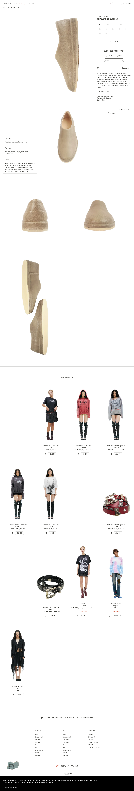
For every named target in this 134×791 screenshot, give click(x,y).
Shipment (91, 737)
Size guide (125, 68)
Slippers (112, 113)
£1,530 (52, 454)
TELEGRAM (68, 774)
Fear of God (102, 17)
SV (22, 3)
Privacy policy (93, 742)
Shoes (37, 745)
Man (120, 56)
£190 (118, 616)
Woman (110, 56)
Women (6, 3)
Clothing (38, 742)
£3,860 (117, 533)
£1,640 (19, 695)
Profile (74, 766)
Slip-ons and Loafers (13, 7)
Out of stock (114, 42)
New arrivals (39, 737)
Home (37, 753)
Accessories (39, 750)
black (99, 87)
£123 (85, 616)
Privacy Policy (48, 782)
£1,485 (85, 454)
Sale (36, 734)
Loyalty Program (93, 747)
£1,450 (117, 454)
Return (90, 739)
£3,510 (52, 616)
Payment (91, 734)
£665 (52, 533)
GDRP (90, 745)
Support (31, 3)
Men (15, 3)
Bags (36, 747)
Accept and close (11, 787)
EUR (100, 24)
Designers (38, 739)
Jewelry (37, 755)
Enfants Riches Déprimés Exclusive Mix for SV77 (69, 718)
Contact (65, 766)
